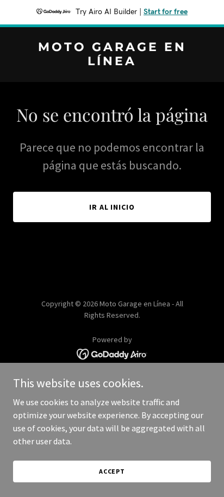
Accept (112, 471)
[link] (112, 61)
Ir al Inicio (112, 207)
